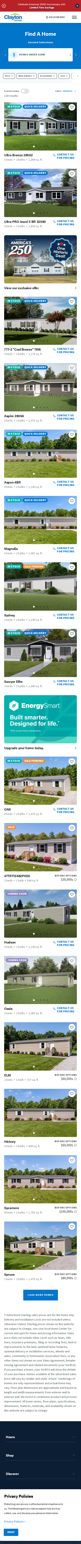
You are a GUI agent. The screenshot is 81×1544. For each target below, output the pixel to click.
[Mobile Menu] (74, 17)
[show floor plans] (25, 91)
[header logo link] (13, 17)
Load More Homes (41, 1295)
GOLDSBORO (57, 17)
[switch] (25, 91)
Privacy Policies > (15, 1522)
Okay (11, 1532)
